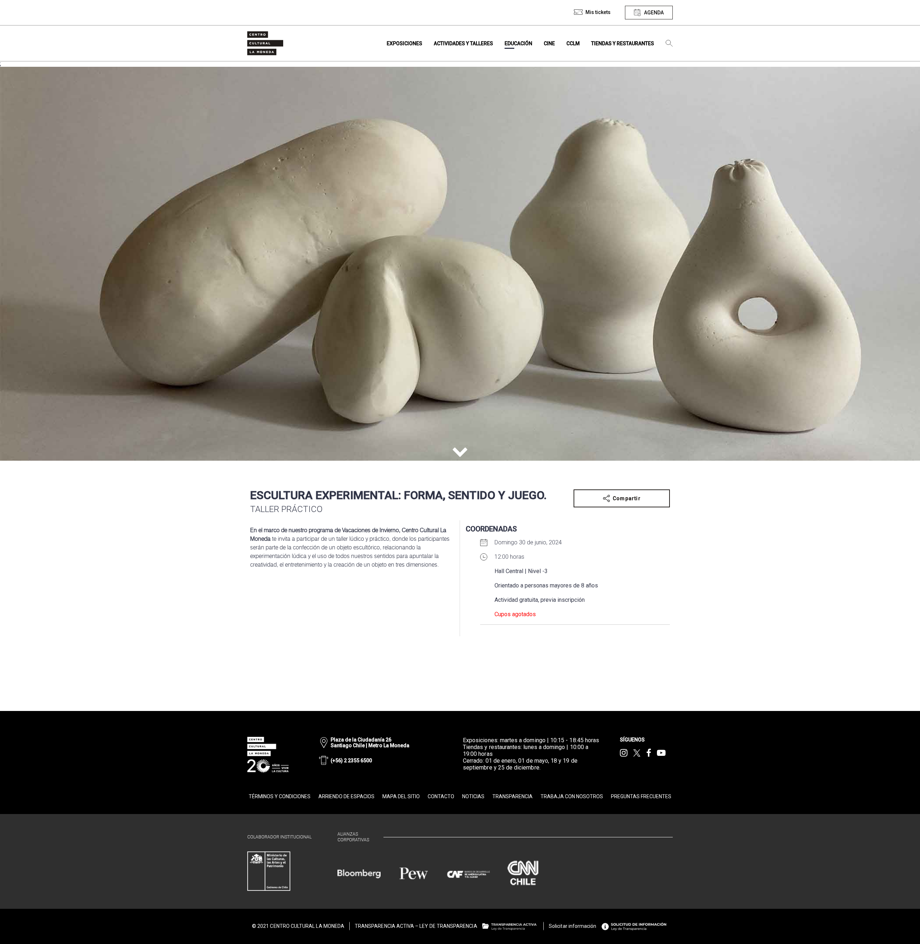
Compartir (627, 498)
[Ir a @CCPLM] (623, 753)
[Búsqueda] (669, 43)
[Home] (265, 43)
